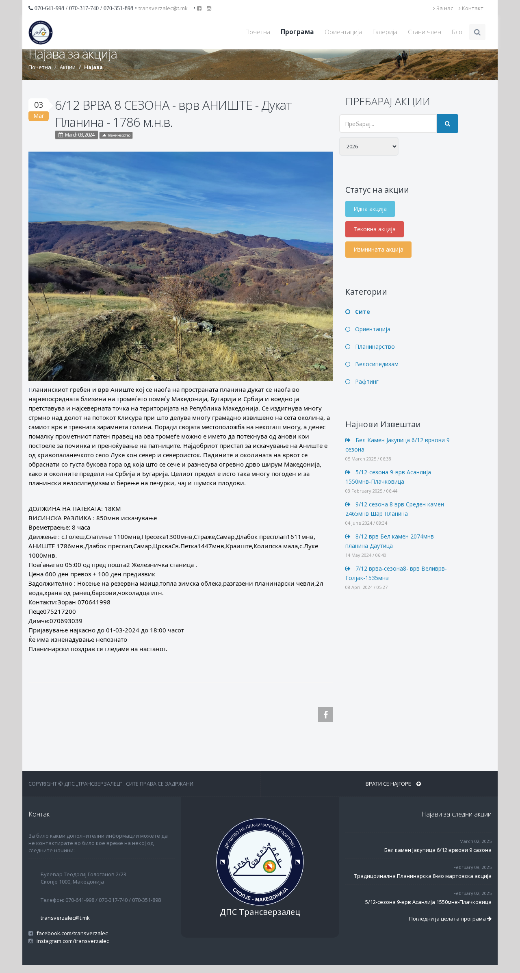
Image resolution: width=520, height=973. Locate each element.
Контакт (472, 8)
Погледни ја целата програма (448, 918)
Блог (458, 32)
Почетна (257, 32)
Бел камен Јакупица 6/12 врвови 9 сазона (438, 850)
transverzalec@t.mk (163, 8)
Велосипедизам (376, 364)
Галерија (385, 32)
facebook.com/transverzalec (71, 933)
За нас (444, 8)
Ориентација (343, 32)
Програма (297, 32)
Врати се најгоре (389, 783)
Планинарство (118, 135)
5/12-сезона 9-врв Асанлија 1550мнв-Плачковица (428, 902)
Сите (361, 311)
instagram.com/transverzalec (71, 941)
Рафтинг (366, 381)
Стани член (424, 32)
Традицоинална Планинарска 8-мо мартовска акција (423, 876)
